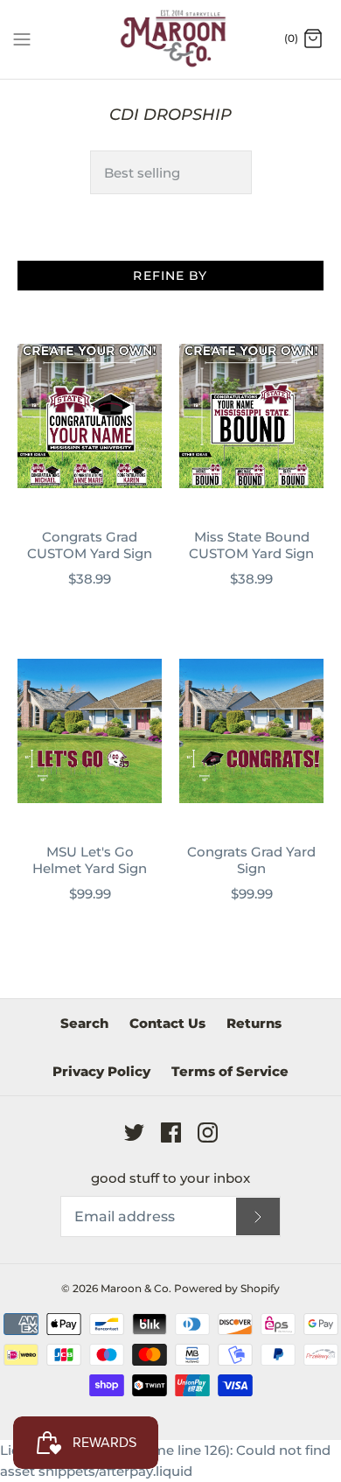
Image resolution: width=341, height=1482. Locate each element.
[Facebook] (171, 1132)
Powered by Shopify (227, 1288)
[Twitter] (134, 1132)
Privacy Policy (101, 1071)
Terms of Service (230, 1071)
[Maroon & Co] (171, 39)
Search (84, 1023)
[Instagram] (208, 1132)
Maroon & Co (135, 1288)
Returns (254, 1023)
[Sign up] (258, 1216)
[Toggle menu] (22, 38)
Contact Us (167, 1023)
